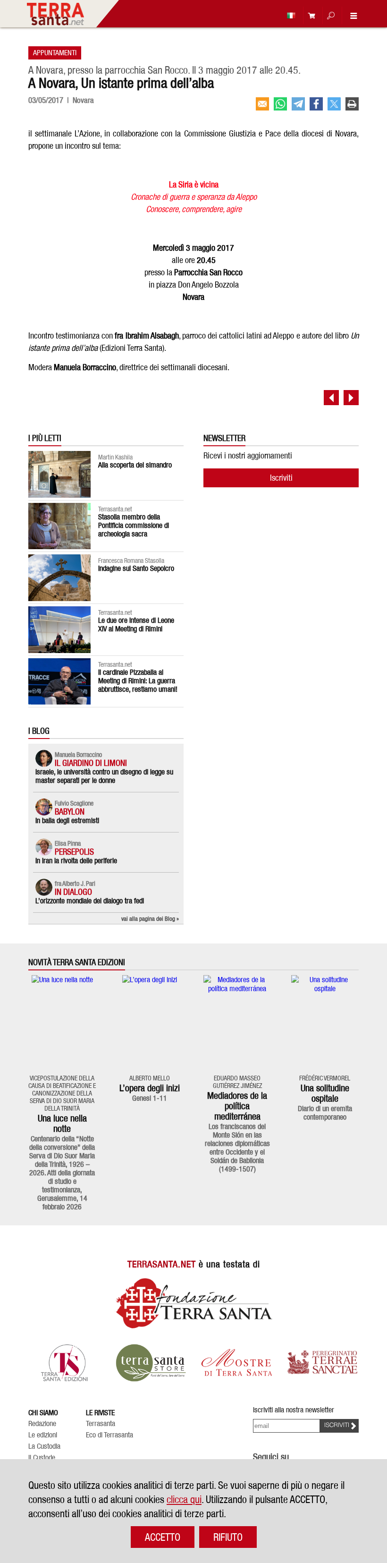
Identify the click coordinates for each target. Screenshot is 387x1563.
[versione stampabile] (352, 103)
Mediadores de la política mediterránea (237, 1106)
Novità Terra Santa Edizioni (76, 962)
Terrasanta (100, 1423)
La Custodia (44, 1446)
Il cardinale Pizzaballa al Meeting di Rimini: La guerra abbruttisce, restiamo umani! (137, 681)
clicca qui (184, 1499)
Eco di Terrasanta (109, 1435)
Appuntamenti (54, 52)
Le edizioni (42, 1435)
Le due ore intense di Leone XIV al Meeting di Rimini (136, 624)
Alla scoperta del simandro (135, 464)
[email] (262, 103)
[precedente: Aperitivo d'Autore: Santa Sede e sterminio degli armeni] (331, 397)
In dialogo (73, 892)
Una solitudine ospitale (325, 1093)
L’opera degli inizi (149, 1088)
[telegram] (298, 103)
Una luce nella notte (62, 1123)
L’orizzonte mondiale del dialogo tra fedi (89, 900)
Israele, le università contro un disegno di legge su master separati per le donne (104, 776)
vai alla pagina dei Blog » (150, 918)
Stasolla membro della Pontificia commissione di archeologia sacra (133, 525)
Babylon (69, 811)
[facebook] (316, 103)
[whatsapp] (280, 103)
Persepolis (74, 852)
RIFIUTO (228, 1537)
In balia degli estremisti (67, 820)
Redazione (42, 1423)
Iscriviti (281, 478)
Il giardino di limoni (91, 763)
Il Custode (41, 1457)
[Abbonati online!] (309, 15)
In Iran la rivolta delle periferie (76, 860)
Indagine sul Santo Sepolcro (136, 568)
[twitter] (334, 103)
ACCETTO (162, 1537)
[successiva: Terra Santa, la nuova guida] (351, 397)
